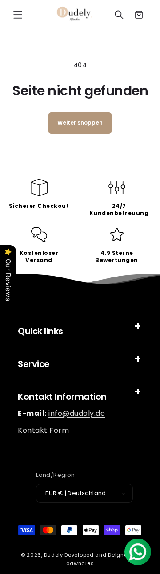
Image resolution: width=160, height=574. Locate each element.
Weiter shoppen (80, 122)
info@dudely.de (76, 413)
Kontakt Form (43, 430)
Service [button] (34, 364)
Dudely (53, 554)
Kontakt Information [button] (62, 396)
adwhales (80, 563)
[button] (18, 14)
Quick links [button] (40, 331)
